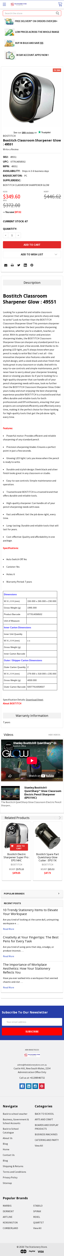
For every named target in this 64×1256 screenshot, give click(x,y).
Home (6, 1149)
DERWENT (8, 1211)
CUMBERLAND (10, 1228)
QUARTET (38, 1222)
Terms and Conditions (14, 1171)
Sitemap (7, 1183)
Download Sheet (34, 699)
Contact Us (9, 1154)
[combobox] (32, 13)
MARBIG (7, 1205)
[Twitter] (19, 265)
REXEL (36, 1216)
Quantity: (10, 229)
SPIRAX (37, 1211)
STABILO (38, 1205)
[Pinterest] (32, 265)
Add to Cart (20, 847)
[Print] (12, 265)
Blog (5, 1143)
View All (39, 1145)
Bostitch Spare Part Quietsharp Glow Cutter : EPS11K (47, 857)
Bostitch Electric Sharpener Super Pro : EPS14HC (17, 857)
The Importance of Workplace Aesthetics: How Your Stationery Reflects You (26, 968)
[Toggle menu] (4, 4)
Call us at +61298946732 (32, 1077)
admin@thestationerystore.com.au (32, 1065)
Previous (55, 818)
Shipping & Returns (13, 1166)
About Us (7, 1138)
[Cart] (60, 4)
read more (8, 928)
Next (59, 818)
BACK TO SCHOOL (44, 1113)
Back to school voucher (15, 1113)
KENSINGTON (10, 1222)
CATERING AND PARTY (47, 1140)
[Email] (6, 265)
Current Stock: (15, 221)
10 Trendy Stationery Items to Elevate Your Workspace (30, 912)
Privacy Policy (10, 1177)
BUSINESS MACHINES (46, 1134)
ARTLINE (7, 1216)
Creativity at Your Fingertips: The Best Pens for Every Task (31, 939)
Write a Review (10, 149)
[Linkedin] (25, 265)
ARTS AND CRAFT (44, 1119)
